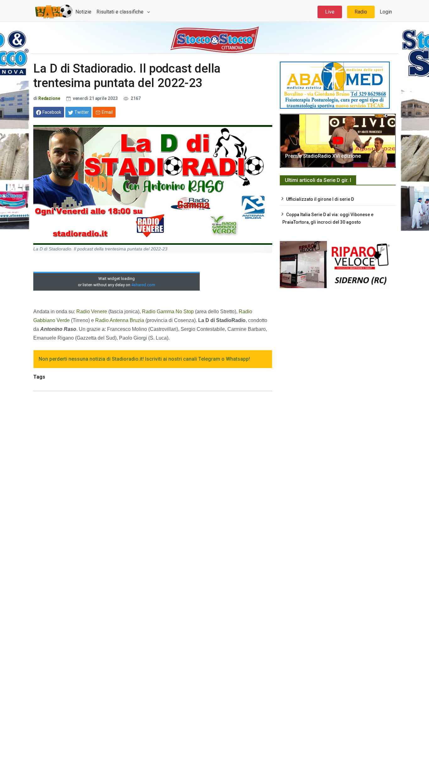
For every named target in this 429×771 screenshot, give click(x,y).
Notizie (83, 12)
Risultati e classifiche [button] (120, 12)
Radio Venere (91, 311)
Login (386, 12)
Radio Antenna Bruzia (120, 320)
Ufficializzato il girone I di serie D (320, 199)
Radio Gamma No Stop (168, 311)
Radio (361, 12)
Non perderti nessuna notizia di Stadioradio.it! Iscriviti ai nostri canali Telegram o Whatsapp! (144, 359)
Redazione (49, 98)
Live (329, 12)
